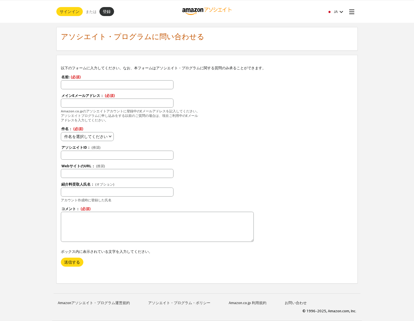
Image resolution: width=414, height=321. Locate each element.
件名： (72, 128)
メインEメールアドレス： (88, 95)
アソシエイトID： (81, 147)
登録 (107, 11)
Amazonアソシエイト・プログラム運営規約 (94, 302)
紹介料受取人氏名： (87, 184)
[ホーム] (207, 11)
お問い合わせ (296, 302)
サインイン (69, 11)
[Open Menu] (351, 11)
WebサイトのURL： (83, 166)
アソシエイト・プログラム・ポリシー (179, 302)
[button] (335, 11)
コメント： (76, 208)
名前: (71, 77)
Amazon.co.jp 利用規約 (247, 302)
